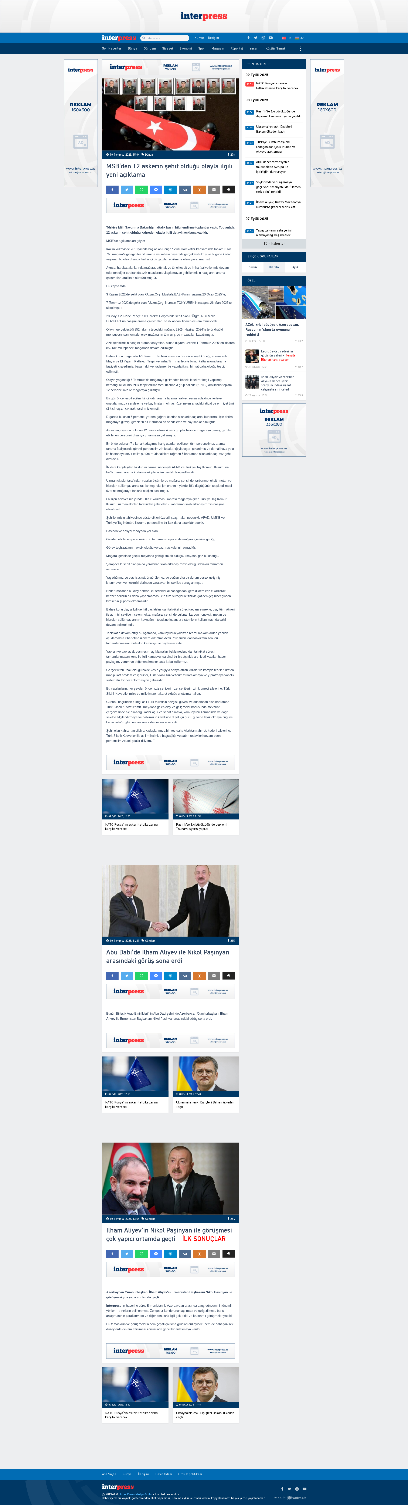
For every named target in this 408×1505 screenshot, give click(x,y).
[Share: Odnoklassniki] (199, 190)
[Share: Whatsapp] (141, 190)
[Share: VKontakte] (185, 190)
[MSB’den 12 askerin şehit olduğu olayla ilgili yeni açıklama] (170, 114)
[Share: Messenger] (156, 190)
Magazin (217, 48)
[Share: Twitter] (127, 190)
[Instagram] (297, 1489)
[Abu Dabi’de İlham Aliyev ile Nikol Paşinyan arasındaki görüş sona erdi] (170, 901)
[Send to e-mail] (214, 190)
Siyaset (167, 48)
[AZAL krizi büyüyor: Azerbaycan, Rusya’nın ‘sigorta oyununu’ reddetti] (274, 302)
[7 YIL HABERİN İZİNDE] (121, 38)
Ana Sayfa (109, 1474)
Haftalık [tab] (274, 267)
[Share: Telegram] (170, 190)
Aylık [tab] (295, 267)
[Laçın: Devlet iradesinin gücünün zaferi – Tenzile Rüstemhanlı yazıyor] (252, 356)
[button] (228, 189)
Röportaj (237, 48)
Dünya (132, 48)
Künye (199, 38)
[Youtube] (304, 1489)
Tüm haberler (274, 244)
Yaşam (254, 48)
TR (289, 38)
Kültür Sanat (275, 48)
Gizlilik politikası (190, 1474)
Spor (201, 48)
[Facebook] (282, 1489)
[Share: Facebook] (112, 190)
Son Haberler (112, 48)
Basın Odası (163, 1474)
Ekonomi (186, 48)
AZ (302, 38)
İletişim (213, 38)
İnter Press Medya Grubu (136, 1494)
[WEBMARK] (290, 1498)
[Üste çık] (396, 1493)
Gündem (150, 48)
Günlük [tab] (253, 267)
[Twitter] (289, 1489)
